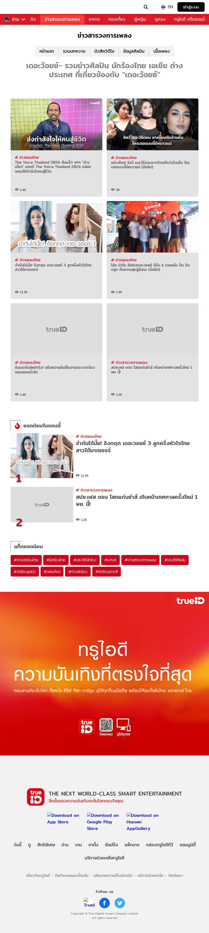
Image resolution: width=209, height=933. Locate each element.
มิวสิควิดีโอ (104, 51)
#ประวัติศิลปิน (174, 560)
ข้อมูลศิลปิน (134, 51)
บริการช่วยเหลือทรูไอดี (104, 857)
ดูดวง (160, 19)
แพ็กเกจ (132, 844)
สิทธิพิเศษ (46, 844)
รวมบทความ (74, 51)
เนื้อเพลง (161, 51)
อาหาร (94, 19)
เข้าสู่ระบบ (191, 7)
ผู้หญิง (140, 19)
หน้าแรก (46, 51)
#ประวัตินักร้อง (84, 560)
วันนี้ (17, 844)
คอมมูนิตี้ (188, 844)
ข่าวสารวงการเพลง (62, 19)
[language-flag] (163, 7)
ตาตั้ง (93, 844)
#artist (110, 560)
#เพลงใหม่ (52, 572)
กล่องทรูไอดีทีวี (159, 844)
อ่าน (15, 19)
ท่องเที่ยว (116, 19)
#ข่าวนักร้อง (77, 572)
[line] (89, 903)
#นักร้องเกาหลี (107, 572)
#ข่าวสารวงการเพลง (140, 560)
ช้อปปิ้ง (111, 844)
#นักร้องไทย (56, 560)
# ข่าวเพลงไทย (27, 157)
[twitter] (119, 903)
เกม (78, 844)
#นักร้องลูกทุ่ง (25, 572)
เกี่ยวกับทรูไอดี (38, 875)
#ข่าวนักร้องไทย (26, 560)
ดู (29, 844)
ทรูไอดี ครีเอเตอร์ (189, 19)
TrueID (15, 7)
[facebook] (104, 903)
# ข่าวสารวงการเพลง (129, 362)
